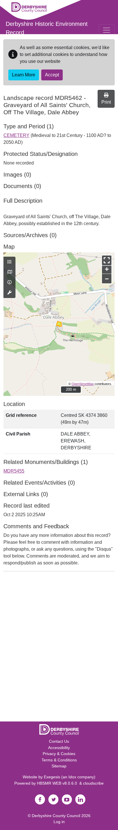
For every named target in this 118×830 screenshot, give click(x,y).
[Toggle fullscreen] (106, 260)
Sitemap (59, 766)
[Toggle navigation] (107, 30)
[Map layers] (9, 262)
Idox (72, 777)
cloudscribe (93, 783)
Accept (52, 74)
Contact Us (59, 741)
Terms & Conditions (59, 760)
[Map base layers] (9, 272)
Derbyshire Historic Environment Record (47, 28)
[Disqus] (59, 647)
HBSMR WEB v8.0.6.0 (58, 783)
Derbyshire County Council (56, 815)
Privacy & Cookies (59, 753)
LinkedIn (80, 799)
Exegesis (52, 777)
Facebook (40, 799)
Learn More (23, 74)
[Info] (9, 282)
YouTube (67, 799)
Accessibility (59, 747)
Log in (59, 821)
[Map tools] (9, 293)
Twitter (53, 799)
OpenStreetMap (83, 384)
